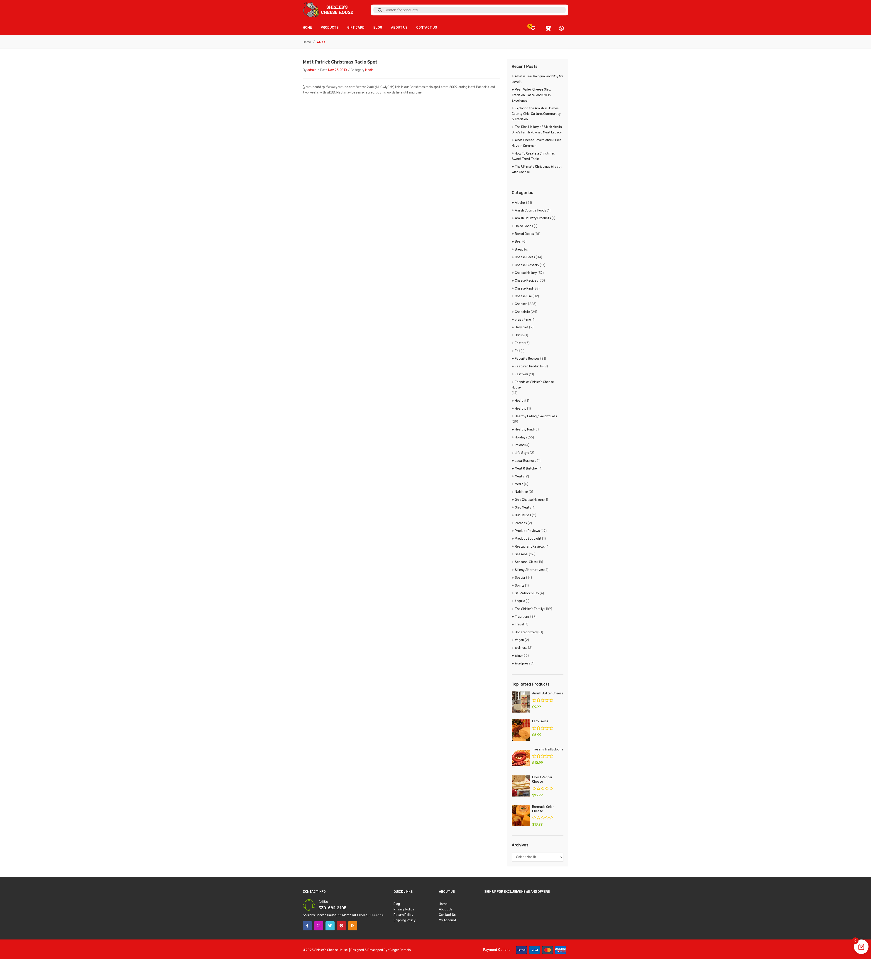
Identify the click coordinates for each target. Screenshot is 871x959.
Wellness (521, 648)
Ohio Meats (523, 507)
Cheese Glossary (527, 265)
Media (369, 70)
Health (520, 401)
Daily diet (521, 327)
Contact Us (447, 915)
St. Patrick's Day (527, 593)
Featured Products (529, 366)
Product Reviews (527, 531)
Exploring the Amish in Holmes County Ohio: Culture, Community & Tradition (536, 113)
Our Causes (523, 515)
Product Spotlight (528, 539)
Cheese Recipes (526, 281)
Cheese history (526, 273)
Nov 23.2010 (337, 70)
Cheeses (521, 304)
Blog (397, 904)
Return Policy (403, 915)
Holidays (521, 437)
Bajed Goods (524, 226)
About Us (445, 909)
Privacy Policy (404, 909)
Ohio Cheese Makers (529, 500)
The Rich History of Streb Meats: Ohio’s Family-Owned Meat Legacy (537, 129)
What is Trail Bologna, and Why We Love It (537, 79)
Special (520, 578)
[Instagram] (318, 925)
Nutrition (521, 492)
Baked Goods (524, 234)
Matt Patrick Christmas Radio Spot (340, 62)
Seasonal (521, 554)
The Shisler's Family (529, 609)
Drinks (519, 335)
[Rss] (352, 925)
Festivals (521, 374)
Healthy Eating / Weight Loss (536, 416)
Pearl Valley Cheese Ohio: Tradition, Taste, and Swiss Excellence (531, 95)
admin (311, 70)
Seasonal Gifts (526, 562)
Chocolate (522, 312)
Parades (521, 523)
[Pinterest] (341, 925)
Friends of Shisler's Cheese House (533, 384)
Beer (518, 241)
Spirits (519, 586)
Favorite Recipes (527, 359)
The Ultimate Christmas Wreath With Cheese (537, 169)
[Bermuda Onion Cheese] (521, 815)
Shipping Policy (405, 920)
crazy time (523, 320)
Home (307, 42)
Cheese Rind (524, 288)
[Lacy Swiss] (521, 729)
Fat (517, 351)
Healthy (520, 409)
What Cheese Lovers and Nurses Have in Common (536, 143)
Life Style (522, 453)
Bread (519, 249)
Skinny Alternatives (529, 570)
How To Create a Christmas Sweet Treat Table (533, 156)
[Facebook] (307, 925)
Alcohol (520, 203)
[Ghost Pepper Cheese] (521, 786)
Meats (519, 476)
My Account (447, 920)
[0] (533, 28)
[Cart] (547, 28)
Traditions (522, 617)
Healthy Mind (524, 429)
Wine (518, 656)
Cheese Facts (525, 257)
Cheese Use (523, 296)
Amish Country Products (533, 218)
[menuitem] (307, 28)
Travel (519, 624)
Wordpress (522, 663)
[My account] (561, 28)
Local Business (525, 461)
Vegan (519, 640)
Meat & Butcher (526, 468)
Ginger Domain (400, 950)
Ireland (520, 445)
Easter (520, 343)
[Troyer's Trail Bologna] (521, 758)
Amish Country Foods (530, 210)
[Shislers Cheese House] (328, 9)
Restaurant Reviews (530, 546)
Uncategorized (526, 632)
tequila (520, 601)
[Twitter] (330, 925)
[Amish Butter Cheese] (521, 702)
